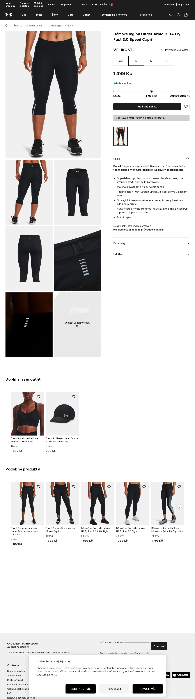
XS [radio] (121, 60)
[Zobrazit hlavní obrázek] (53, 94)
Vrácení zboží (14, 675)
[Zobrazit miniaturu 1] (29, 192)
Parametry (119, 243)
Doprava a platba (24, 4)
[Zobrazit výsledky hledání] (170, 15)
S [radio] (136, 60)
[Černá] (120, 136)
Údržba (117, 254)
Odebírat (159, 646)
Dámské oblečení (33, 25)
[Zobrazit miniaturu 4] (77, 258)
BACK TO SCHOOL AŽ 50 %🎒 (97, 4)
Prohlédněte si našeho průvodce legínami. (138, 229)
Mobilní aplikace (38, 4)
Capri (71, 25)
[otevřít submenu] (29, 14)
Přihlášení (169, 4)
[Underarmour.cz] (8, 15)
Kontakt (52, 4)
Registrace (184, 4)
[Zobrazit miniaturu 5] (29, 324)
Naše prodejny (10, 4)
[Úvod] (6, 25)
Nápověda (66, 4)
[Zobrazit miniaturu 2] (77, 192)
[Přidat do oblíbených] (38, 396)
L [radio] (166, 60)
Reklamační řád (15, 680)
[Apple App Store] (181, 675)
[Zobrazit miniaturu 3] (29, 258)
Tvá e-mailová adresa (112, 642)
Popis (116, 158)
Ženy (16, 25)
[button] (186, 106)
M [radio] (151, 60)
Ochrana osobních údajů (19, 689)
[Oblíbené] (178, 14)
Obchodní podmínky (17, 684)
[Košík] (186, 14)
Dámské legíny (55, 25)
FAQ (9, 693)
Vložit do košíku (147, 106)
